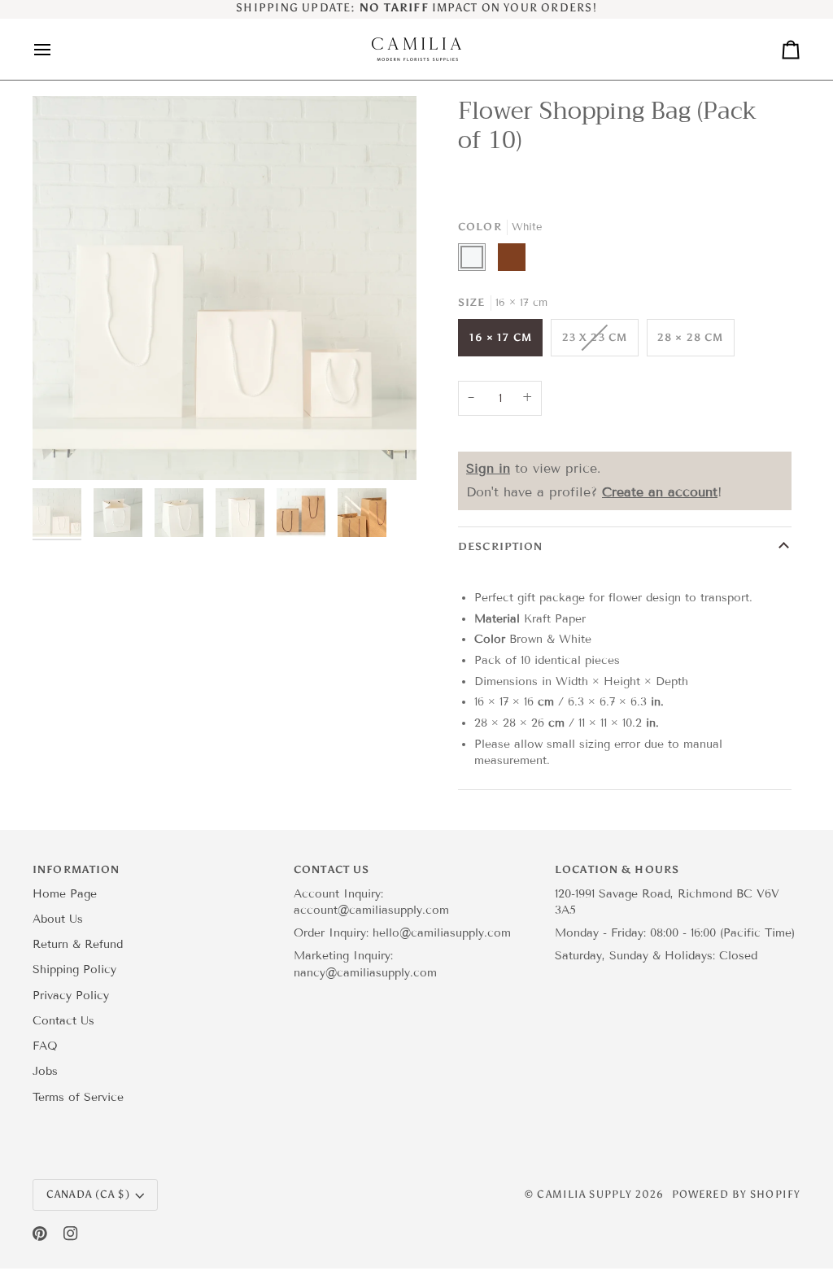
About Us (58, 919)
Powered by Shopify (736, 1194)
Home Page (65, 894)
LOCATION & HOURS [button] (617, 869)
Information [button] (76, 869)
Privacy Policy (71, 995)
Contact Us (63, 1021)
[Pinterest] (40, 1233)
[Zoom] (224, 288)
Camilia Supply (586, 1194)
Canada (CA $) (88, 1194)
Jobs (45, 1071)
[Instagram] (70, 1233)
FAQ (45, 1046)
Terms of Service (78, 1097)
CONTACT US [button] (331, 869)
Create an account (659, 492)
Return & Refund (78, 944)
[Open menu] (57, 49)
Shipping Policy (74, 969)
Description (500, 546)
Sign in (488, 468)
